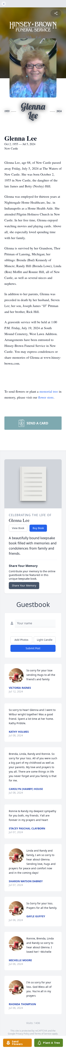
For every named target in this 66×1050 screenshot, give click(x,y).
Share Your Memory (24, 585)
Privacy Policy (23, 1033)
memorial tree (48, 391)
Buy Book (38, 528)
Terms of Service (43, 1033)
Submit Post (33, 648)
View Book (18, 528)
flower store (46, 397)
